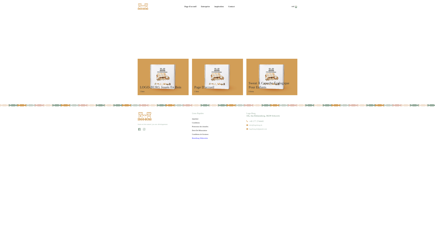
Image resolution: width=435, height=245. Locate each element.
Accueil (212, 31)
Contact (231, 6)
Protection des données (200, 126)
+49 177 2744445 (256, 121)
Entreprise (205, 6)
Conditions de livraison (200, 134)
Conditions (196, 123)
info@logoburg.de (255, 125)
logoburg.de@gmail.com (258, 129)
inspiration (219, 6)
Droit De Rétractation (199, 130)
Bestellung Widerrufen (200, 138)
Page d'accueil (190, 6)
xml (293, 6)
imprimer (195, 119)
